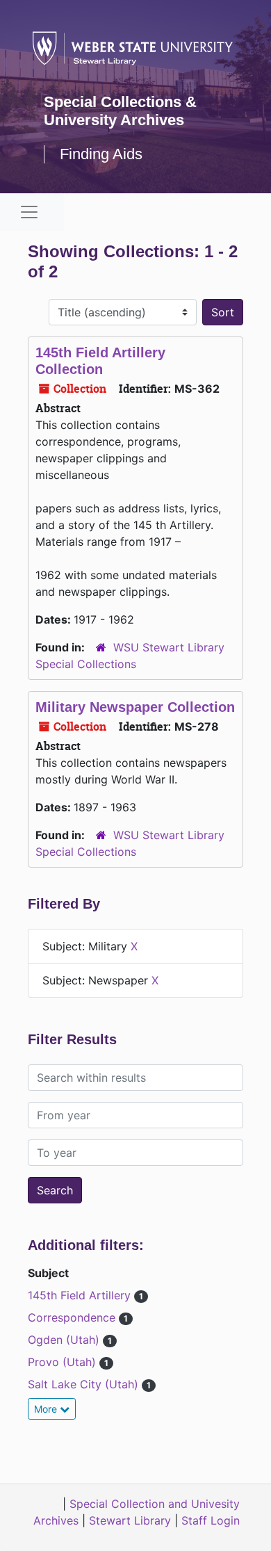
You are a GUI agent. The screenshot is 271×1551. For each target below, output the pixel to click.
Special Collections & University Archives (120, 111)
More (47, 1409)
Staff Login (210, 1520)
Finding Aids (101, 154)
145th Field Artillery (81, 1295)
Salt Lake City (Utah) (85, 1384)
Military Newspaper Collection (135, 707)
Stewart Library (130, 1520)
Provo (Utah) (63, 1362)
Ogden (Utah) (65, 1340)
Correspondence (73, 1317)
